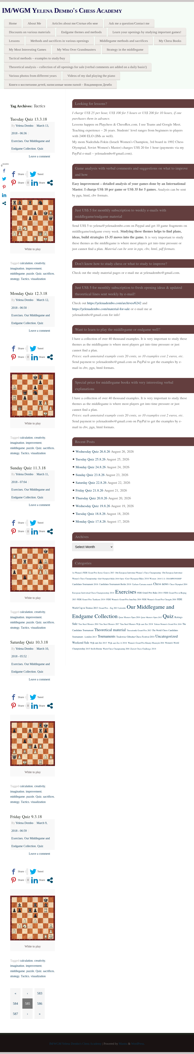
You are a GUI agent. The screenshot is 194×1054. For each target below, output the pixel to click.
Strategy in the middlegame (125, 49)
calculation (26, 263)
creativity (39, 263)
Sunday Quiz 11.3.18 (28, 467)
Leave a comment (39, 156)
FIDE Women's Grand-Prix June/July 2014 (123, 599)
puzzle (30, 273)
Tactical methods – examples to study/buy (37, 58)
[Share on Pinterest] (17, 182)
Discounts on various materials (29, 32)
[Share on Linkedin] (38, 182)
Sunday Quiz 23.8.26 (90, 474)
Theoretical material (110, 629)
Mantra (123, 1043)
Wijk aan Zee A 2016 (117, 642)
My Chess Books (170, 41)
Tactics (25, 279)
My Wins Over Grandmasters (76, 49)
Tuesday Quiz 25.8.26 (91, 459)
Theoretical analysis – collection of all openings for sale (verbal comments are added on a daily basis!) (78, 67)
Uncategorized (166, 636)
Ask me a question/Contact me (129, 23)
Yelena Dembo (24, 125)
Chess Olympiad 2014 (178, 584)
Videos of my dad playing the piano (91, 76)
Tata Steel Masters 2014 (88, 624)
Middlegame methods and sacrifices (124, 41)
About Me (34, 23)
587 (15, 1014)
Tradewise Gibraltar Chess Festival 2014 (135, 636)
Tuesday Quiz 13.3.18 (28, 119)
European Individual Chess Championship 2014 (93, 592)
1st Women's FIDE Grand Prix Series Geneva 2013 (93, 572)
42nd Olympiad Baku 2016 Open (111, 578)
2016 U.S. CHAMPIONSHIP (169, 578)
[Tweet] (36, 174)
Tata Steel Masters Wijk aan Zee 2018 (136, 624)
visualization (38, 279)
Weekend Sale (80, 642)
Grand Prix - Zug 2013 (108, 608)
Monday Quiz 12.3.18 (28, 293)
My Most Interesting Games (27, 49)
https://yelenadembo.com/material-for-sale (101, 308)
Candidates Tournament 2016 (85, 584)
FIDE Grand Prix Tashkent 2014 (91, 599)
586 (39, 1003)
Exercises (17, 141)
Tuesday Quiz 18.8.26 (91, 513)
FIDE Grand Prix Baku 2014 (150, 592)
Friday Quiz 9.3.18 (26, 816)
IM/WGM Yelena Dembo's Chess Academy (62, 10)
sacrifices (48, 273)
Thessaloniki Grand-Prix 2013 (139, 630)
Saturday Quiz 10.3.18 (29, 642)
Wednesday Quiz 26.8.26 (93, 451)
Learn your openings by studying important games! (147, 32)
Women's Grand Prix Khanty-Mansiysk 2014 (146, 643)
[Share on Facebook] (17, 174)
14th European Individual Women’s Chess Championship (138, 572)
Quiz (40, 148)
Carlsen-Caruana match (142, 584)
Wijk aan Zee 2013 (98, 642)
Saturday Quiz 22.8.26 (91, 482)
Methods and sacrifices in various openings (60, 41)
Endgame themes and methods (81, 32)
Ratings (178, 617)
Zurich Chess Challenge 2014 (143, 648)
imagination (17, 268)
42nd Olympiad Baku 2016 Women (140, 578)
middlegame (17, 273)
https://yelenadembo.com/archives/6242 (114, 303)
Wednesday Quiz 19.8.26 (93, 505)
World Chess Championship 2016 (116, 648)
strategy (14, 279)
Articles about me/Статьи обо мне (75, 23)
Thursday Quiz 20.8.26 (91, 498)
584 (15, 1003)
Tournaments (106, 636)
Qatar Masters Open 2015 (151, 617)
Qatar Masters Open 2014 (129, 617)
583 (39, 993)
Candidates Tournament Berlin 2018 (115, 584)
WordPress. (138, 1043)
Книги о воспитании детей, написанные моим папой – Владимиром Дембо (60, 84)
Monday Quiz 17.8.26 (91, 521)
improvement (33, 268)
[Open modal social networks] (50, 182)
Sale (74, 624)
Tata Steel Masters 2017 (109, 624)
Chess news (161, 584)
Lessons (14, 41)
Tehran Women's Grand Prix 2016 (167, 624)
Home (13, 23)
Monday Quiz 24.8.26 (91, 467)
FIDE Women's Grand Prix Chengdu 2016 (159, 599)
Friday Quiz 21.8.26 (89, 490)
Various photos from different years (33, 76)
